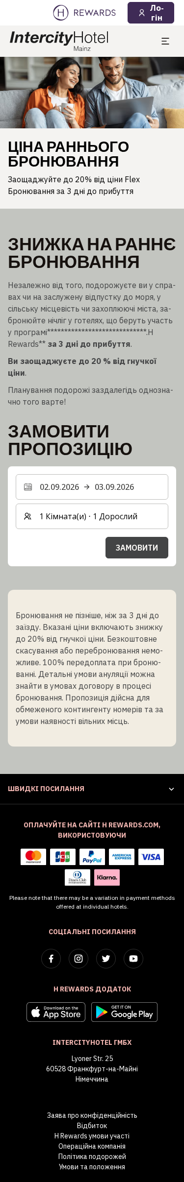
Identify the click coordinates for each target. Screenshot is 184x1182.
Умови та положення (92, 1166)
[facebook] (51, 958)
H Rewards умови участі (92, 1136)
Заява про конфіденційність (92, 1115)
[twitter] (106, 958)
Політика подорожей (92, 1156)
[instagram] (78, 958)
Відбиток (92, 1125)
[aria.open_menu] (165, 41)
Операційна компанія (92, 1146)
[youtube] (133, 958)
